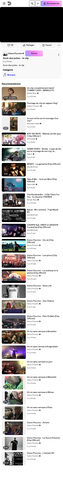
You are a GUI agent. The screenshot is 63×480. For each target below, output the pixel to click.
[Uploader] (38, 3)
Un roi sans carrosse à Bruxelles (41, 331)
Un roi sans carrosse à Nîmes (40, 392)
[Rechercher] (32, 3)
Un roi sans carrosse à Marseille (41, 377)
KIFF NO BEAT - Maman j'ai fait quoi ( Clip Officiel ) (44, 135)
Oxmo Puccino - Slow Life (39, 286)
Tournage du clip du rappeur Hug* (42, 103)
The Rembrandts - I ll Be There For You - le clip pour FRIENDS (43, 195)
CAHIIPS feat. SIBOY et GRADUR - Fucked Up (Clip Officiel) (43, 226)
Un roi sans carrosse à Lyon (39, 362)
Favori (49, 45)
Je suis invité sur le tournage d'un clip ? (42, 119)
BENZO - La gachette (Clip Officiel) (43, 164)
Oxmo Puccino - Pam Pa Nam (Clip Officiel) (43, 317)
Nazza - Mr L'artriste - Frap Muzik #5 (42, 211)
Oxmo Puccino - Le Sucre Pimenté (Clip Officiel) (43, 439)
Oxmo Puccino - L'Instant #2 (40, 453)
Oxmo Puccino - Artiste (38, 422)
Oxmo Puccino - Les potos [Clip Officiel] (42, 256)
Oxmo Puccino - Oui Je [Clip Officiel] (40, 241)
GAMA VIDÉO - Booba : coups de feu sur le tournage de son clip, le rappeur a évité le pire (44, 150)
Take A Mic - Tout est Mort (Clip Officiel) (42, 180)
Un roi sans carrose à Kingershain (42, 346)
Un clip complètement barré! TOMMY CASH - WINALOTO (40, 89)
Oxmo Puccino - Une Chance (40, 301)
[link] (13, 53)
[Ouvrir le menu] (4, 3)
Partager (30, 45)
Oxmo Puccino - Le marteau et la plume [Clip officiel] (42, 271)
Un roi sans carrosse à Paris (39, 407)
